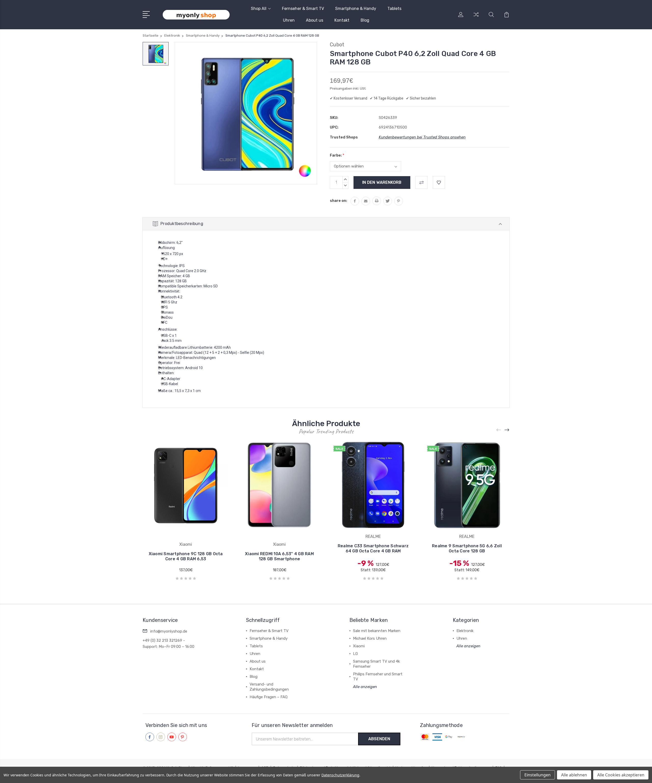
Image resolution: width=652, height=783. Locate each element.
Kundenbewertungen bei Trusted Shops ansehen (422, 137)
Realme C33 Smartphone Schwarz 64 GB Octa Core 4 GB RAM (373, 548)
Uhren (289, 20)
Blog (365, 20)
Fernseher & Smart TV (303, 8)
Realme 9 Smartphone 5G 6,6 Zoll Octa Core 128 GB (467, 548)
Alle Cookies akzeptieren (620, 775)
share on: (338, 200)
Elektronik (464, 630)
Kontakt (341, 20)
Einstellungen (537, 775)
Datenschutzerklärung (340, 775)
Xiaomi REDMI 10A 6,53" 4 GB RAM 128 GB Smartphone (279, 556)
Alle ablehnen (574, 775)
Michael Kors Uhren (370, 638)
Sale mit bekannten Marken (376, 630)
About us (314, 20)
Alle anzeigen (365, 686)
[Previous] (498, 430)
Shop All (258, 8)
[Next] (507, 430)
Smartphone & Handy (355, 8)
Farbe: (337, 155)
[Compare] (476, 17)
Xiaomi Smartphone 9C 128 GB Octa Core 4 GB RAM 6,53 (186, 556)
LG (355, 653)
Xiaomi (359, 646)
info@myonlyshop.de (168, 631)
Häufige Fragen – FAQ (269, 697)
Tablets (394, 8)
